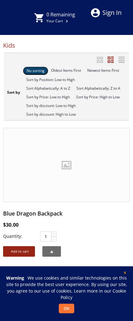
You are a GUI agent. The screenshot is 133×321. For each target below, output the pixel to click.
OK (66, 308)
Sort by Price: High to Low (98, 97)
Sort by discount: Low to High (51, 105)
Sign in (112, 12)
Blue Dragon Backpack (32, 213)
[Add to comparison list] (51, 251)
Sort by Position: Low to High (50, 79)
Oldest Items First (66, 70)
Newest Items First (103, 70)
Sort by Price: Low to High (48, 97)
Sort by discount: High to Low (51, 114)
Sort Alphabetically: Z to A (98, 88)
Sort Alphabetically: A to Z (48, 88)
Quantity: (12, 236)
